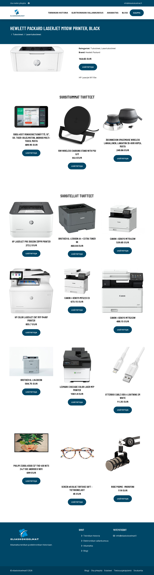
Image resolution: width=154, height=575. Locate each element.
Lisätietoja (88, 67)
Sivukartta (138, 570)
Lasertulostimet (33, 34)
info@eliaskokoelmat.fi (133, 3)
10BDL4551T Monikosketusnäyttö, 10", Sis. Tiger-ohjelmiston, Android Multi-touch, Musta (31, 137)
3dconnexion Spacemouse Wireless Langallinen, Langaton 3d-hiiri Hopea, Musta (122, 143)
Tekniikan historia (58, 12)
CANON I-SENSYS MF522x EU (77, 297)
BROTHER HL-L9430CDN (31, 379)
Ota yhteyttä (96, 570)
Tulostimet (18, 34)
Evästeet (108, 570)
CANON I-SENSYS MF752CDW (122, 317)
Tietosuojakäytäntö (123, 570)
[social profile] (29, 3)
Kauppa (136, 13)
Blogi (125, 12)
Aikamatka (112, 12)
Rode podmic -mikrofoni (122, 486)
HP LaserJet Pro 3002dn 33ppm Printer (31, 241)
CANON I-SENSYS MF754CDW (122, 238)
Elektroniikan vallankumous (87, 12)
